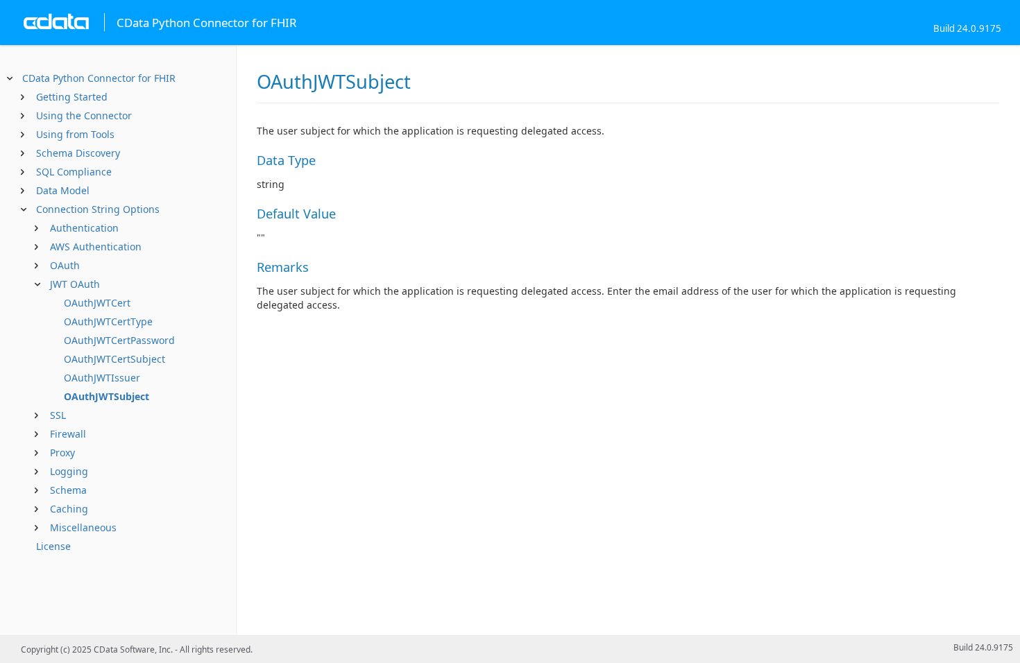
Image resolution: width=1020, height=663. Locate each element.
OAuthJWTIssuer (102, 377)
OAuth (65, 265)
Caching (69, 508)
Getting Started (72, 96)
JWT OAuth (75, 284)
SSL (58, 415)
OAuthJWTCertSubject (114, 358)
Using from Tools (75, 134)
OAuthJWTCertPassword (119, 340)
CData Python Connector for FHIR (99, 78)
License (53, 546)
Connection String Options (98, 209)
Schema (68, 490)
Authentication (84, 227)
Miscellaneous (83, 527)
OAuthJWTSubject (106, 396)
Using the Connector (84, 115)
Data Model (63, 190)
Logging (69, 471)
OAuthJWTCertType (108, 321)
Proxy (62, 452)
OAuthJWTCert (97, 302)
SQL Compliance (74, 171)
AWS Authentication (96, 246)
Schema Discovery (78, 153)
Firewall (68, 433)
